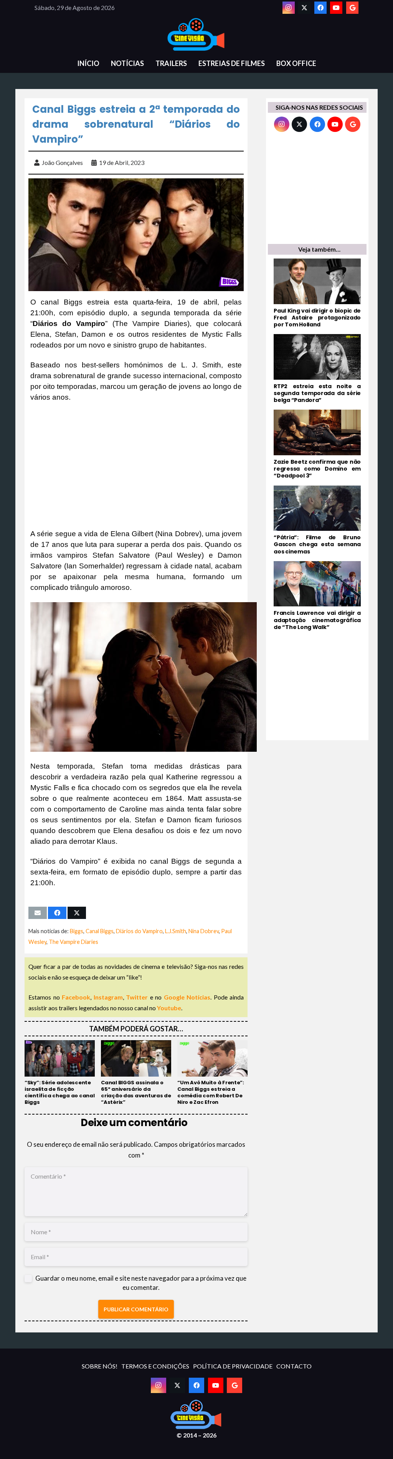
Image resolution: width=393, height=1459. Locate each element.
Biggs (76, 931)
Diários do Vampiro (139, 931)
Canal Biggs (100, 931)
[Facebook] (320, 8)
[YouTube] (336, 8)
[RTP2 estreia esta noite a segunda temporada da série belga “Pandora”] (317, 368)
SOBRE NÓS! (99, 1366)
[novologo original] (196, 34)
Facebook (76, 997)
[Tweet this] (77, 913)
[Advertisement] (136, 465)
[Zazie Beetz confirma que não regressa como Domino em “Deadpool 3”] (317, 444)
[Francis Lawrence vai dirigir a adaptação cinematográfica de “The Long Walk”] (317, 596)
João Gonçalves (62, 162)
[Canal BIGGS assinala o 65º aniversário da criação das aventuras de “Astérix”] (136, 1073)
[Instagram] (288, 8)
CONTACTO (294, 1366)
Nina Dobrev (203, 931)
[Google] (352, 8)
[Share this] (57, 913)
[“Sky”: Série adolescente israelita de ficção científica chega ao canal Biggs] (60, 1073)
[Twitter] (304, 8)
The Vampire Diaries (73, 942)
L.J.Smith (175, 931)
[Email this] (37, 913)
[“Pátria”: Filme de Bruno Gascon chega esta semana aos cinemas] (317, 520)
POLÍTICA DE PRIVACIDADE (232, 1366)
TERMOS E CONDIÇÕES (155, 1366)
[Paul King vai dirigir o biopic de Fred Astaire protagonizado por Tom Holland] (317, 293)
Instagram (108, 997)
